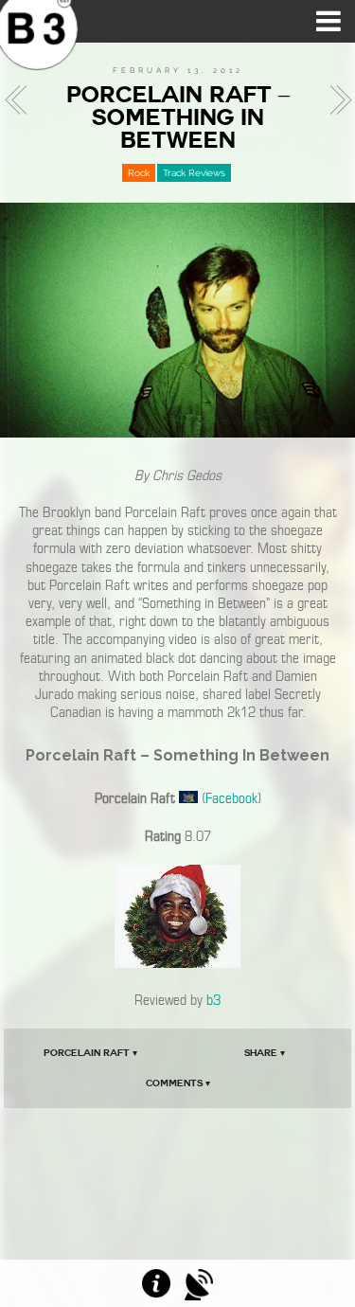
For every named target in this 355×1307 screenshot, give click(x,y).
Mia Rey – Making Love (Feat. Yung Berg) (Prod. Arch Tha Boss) (21, 100)
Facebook (231, 798)
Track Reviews (194, 173)
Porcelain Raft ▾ (90, 1052)
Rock (139, 173)
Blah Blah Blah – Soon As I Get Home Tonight (335, 100)
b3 (213, 1000)
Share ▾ (264, 1052)
